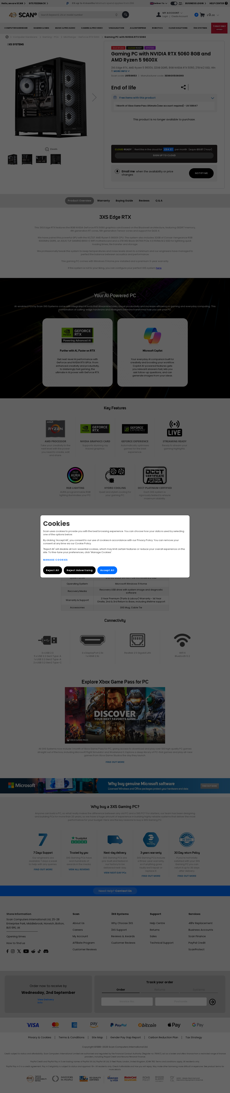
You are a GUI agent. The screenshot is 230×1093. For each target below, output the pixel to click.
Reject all (52, 570)
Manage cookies (55, 560)
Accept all (107, 570)
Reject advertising (80, 570)
